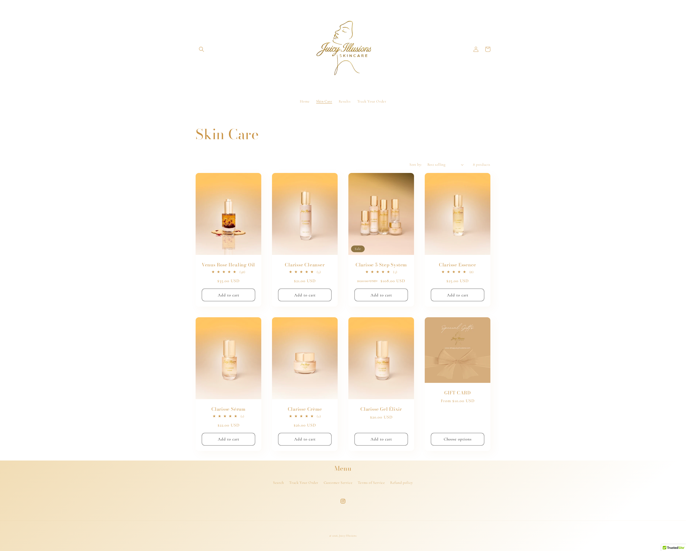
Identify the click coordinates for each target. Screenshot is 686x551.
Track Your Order (303, 482)
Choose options (458, 439)
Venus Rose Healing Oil (228, 265)
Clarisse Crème (305, 409)
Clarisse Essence (457, 265)
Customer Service (338, 482)
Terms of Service (371, 482)
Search (278, 482)
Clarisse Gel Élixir (381, 409)
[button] (201, 49)
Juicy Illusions (348, 535)
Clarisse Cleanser (305, 265)
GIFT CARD (457, 393)
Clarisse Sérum (228, 409)
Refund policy (401, 482)
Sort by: (415, 164)
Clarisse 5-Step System (381, 265)
